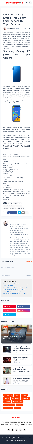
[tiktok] (24, 430)
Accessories (25, 398)
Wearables (7, 401)
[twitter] (16, 430)
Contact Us (21, 438)
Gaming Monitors (9, 404)
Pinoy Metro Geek (11, 440)
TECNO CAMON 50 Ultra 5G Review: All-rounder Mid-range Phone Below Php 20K (21, 380)
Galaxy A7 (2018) (17, 203)
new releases (15, 398)
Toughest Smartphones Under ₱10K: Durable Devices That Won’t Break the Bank (21, 369)
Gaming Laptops (17, 401)
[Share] (28, 28)
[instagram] (20, 430)
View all (28, 261)
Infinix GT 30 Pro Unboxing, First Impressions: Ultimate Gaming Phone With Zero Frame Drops (15, 292)
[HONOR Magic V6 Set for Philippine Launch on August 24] (7, 360)
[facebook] (12, 430)
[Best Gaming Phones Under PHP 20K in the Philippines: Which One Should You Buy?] (7, 349)
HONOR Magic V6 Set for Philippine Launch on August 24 (20, 359)
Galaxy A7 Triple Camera (9, 206)
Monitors (19, 404)
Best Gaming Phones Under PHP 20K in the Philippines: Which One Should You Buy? (21, 348)
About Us (4, 438)
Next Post (28, 275)
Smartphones (21, 208)
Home (4, 11)
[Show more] (27, 212)
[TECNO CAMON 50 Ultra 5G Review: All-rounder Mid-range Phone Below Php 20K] (7, 380)
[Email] (23, 212)
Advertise (28, 438)
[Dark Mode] (27, 2)
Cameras (17, 408)
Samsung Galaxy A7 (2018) (10, 208)
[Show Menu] (2, 2)
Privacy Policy (12, 438)
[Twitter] (19, 212)
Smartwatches (8, 408)
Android (10, 11)
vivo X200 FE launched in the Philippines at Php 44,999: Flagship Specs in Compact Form (15, 288)
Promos (17, 395)
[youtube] (8, 430)
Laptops (6, 398)
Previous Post (6, 275)
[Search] (30, 2)
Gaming (24, 395)
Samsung (19, 206)
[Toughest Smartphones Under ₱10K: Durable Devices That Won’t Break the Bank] (7, 370)
